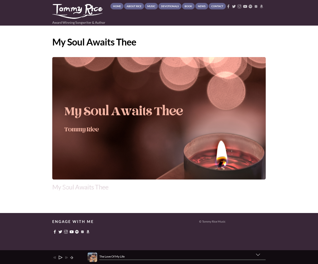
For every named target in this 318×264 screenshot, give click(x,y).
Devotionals (170, 6)
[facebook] (228, 5)
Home (117, 6)
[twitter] (233, 5)
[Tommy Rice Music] (77, 17)
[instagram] (239, 5)
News (202, 6)
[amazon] (261, 5)
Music (151, 6)
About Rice (134, 6)
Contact (217, 6)
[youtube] (245, 5)
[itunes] (256, 5)
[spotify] (250, 5)
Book (188, 6)
